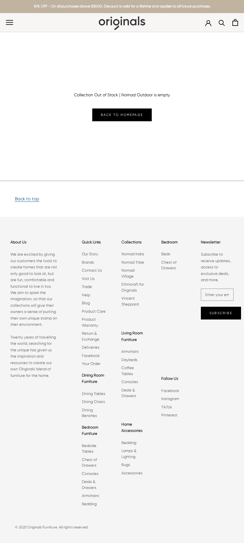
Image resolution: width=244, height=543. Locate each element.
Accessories (132, 473)
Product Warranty (90, 322)
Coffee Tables (127, 371)
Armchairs (90, 495)
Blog (86, 303)
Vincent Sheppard (130, 301)
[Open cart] (235, 22)
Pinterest (169, 415)
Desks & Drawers (89, 484)
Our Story (90, 254)
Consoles (90, 473)
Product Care (94, 311)
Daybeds (129, 360)
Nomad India (132, 254)
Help (86, 295)
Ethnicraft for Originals (132, 287)
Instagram (170, 398)
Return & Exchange (90, 336)
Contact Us (92, 270)
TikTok (166, 407)
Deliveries (90, 347)
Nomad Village (127, 273)
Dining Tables (93, 393)
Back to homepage (122, 115)
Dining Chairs (93, 401)
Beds (165, 254)
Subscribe (220, 313)
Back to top (27, 199)
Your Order (91, 363)
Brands (88, 262)
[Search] (222, 22)
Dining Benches (89, 413)
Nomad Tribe (132, 262)
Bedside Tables (89, 448)
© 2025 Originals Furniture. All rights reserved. (52, 527)
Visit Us (88, 278)
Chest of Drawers (89, 462)
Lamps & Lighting (129, 453)
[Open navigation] (9, 22)
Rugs (125, 464)
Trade (87, 286)
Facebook (91, 355)
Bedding (89, 504)
